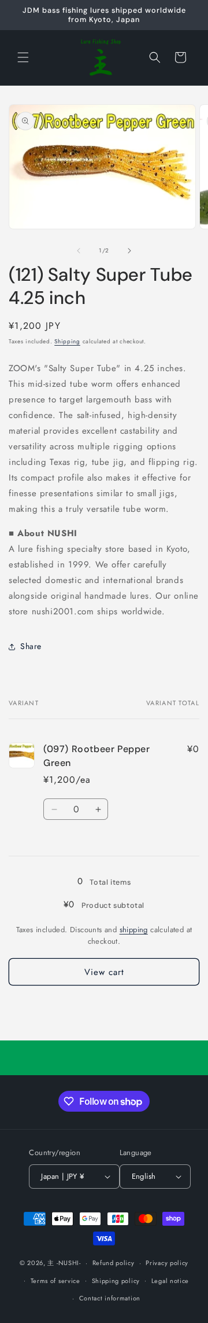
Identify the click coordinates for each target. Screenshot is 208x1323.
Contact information (109, 1298)
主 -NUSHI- (63, 1262)
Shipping (67, 341)
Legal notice (170, 1280)
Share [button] (31, 646)
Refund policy (113, 1262)
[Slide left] (78, 250)
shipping (134, 929)
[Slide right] (129, 250)
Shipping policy (116, 1280)
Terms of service (55, 1280)
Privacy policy (167, 1262)
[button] (23, 57)
